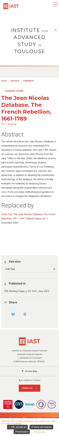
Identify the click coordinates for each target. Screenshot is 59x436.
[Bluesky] (13, 313)
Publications (28, 81)
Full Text (10, 269)
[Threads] (25, 313)
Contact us (27, 388)
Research (15, 81)
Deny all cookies (42, 427)
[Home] (11, 5)
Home (4, 81)
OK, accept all (18, 427)
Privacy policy (40, 432)
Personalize (21, 431)
